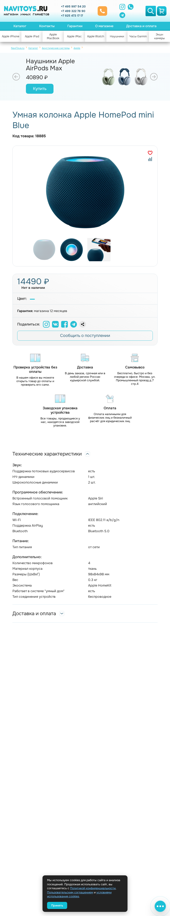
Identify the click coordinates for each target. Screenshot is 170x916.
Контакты (47, 26)
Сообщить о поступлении (85, 335)
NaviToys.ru (17, 48)
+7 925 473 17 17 (72, 15)
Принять (57, 905)
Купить (39, 88)
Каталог (19, 26)
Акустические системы (56, 48)
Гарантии (75, 26)
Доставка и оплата (141, 26)
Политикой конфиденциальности (92, 888)
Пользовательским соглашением (70, 892)
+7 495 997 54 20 (73, 6)
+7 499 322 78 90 (73, 11)
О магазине (104, 26)
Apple (77, 48)
